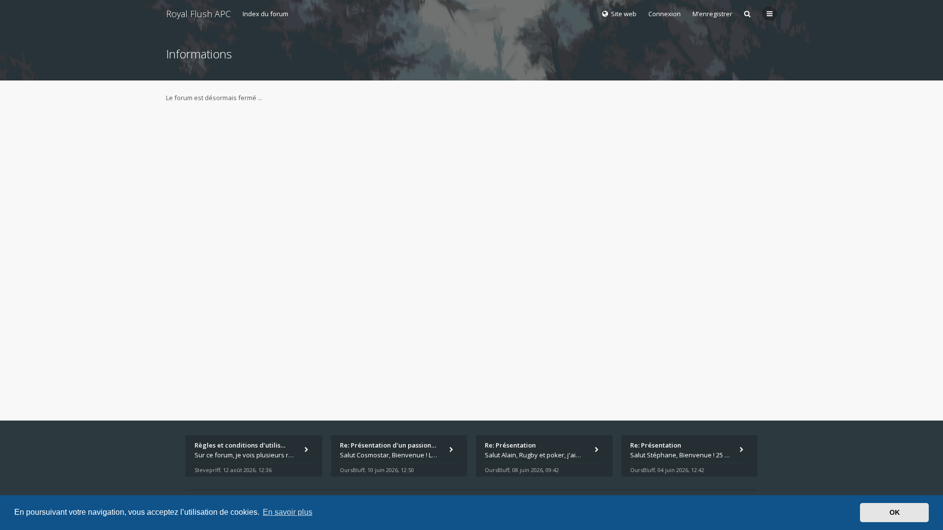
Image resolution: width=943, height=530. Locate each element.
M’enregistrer (712, 13)
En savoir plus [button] (287, 512)
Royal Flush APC (198, 14)
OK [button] (894, 512)
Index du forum (265, 13)
